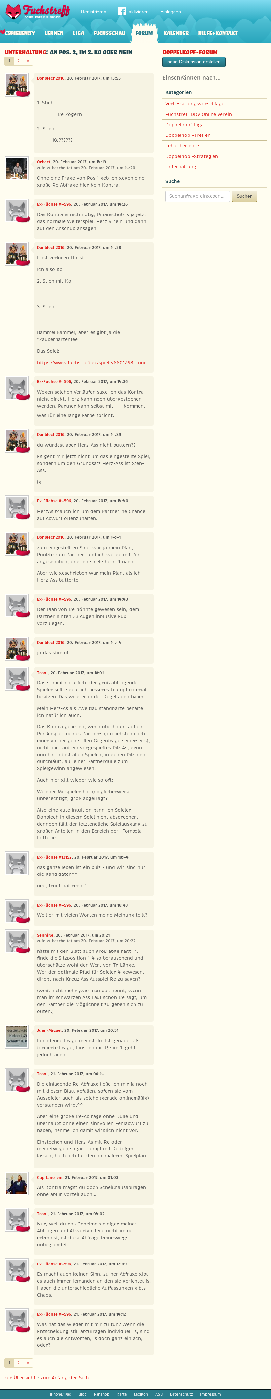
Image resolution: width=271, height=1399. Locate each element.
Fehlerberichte (182, 146)
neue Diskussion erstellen (194, 61)
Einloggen (170, 11)
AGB (159, 1394)
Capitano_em (49, 1177)
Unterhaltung (25, 51)
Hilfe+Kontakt (217, 32)
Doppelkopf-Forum (189, 51)
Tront (42, 673)
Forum (144, 32)
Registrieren (93, 11)
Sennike (45, 935)
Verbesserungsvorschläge (194, 104)
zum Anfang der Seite (65, 1377)
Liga (78, 32)
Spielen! (18, 32)
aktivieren (139, 11)
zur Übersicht (20, 1377)
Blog (83, 1394)
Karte (122, 1394)
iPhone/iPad (60, 1394)
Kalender (176, 32)
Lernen (53, 32)
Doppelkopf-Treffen (188, 135)
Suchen (244, 196)
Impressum (210, 1394)
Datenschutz (181, 1394)
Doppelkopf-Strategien (191, 156)
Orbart (43, 162)
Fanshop (101, 1394)
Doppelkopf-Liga (184, 125)
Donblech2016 (50, 78)
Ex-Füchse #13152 (54, 857)
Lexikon (141, 1394)
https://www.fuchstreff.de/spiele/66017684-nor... (93, 363)
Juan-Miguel (49, 1030)
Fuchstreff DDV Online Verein (198, 114)
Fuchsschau (109, 32)
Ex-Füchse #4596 (54, 204)
